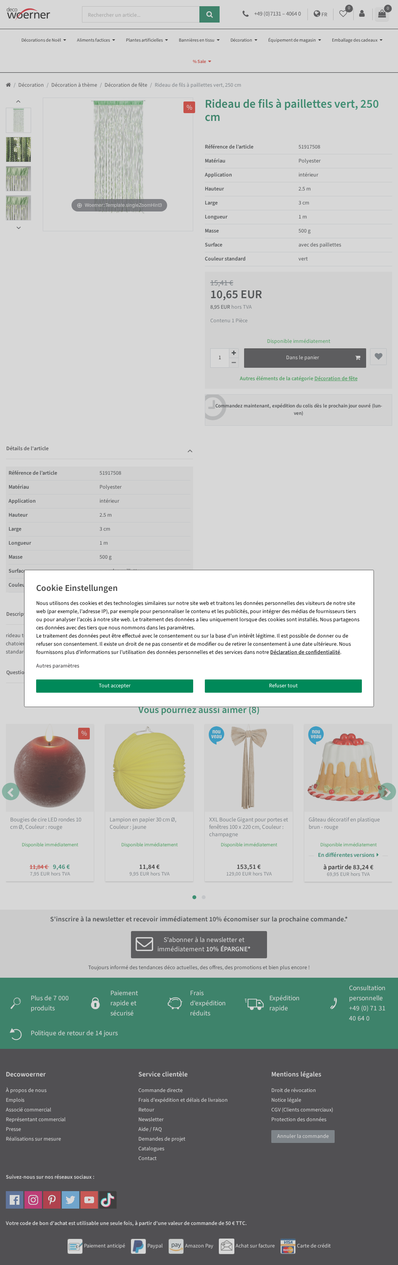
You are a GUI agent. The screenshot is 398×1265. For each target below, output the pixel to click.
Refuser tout (283, 686)
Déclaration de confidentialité (305, 652)
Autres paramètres (57, 666)
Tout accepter (115, 686)
